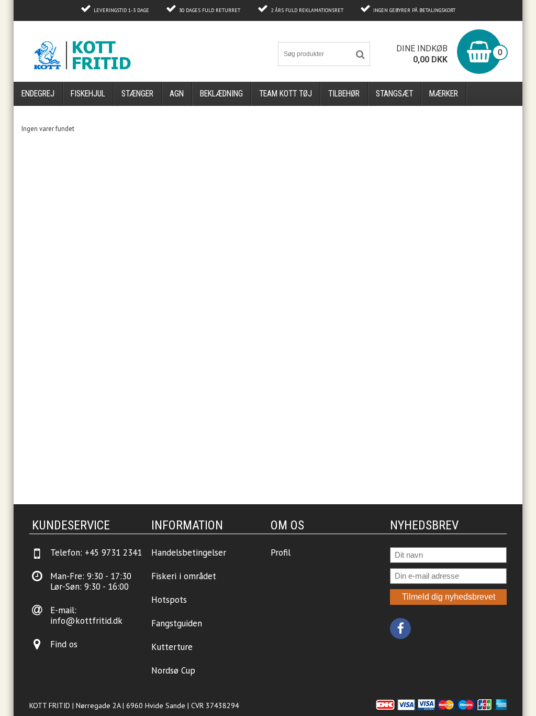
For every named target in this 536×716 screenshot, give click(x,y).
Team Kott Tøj (285, 94)
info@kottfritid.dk (86, 620)
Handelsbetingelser (188, 552)
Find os (63, 644)
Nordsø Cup (173, 670)
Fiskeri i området (183, 576)
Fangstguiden (176, 623)
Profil (281, 552)
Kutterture (172, 647)
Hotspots (169, 599)
